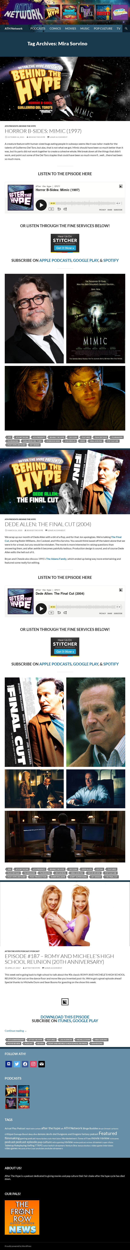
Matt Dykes (56, 1139)
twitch (45, 1146)
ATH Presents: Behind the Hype (20, 126)
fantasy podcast (90, 1134)
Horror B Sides (53, 441)
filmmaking (13, 441)
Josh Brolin (70, 441)
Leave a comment (58, 137)
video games (11, 1148)
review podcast (79, 1142)
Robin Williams (58, 877)
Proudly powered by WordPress (18, 1246)
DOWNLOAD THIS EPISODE (65, 1017)
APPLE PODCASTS (55, 260)
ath (62, 1128)
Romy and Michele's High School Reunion (67, 1043)
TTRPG (39, 1145)
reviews (89, 1142)
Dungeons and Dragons (69, 1134)
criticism (73, 437)
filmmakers (117, 437)
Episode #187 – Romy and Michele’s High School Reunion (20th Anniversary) (59, 959)
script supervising (78, 877)
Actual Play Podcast (15, 1128)
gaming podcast (28, 1138)
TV (118, 28)
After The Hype (32, 968)
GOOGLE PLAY (85, 260)
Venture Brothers (84, 1146)
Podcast (34, 951)
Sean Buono (97, 1043)
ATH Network (14, 28)
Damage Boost (21, 1134)
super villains (108, 1142)
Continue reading (16, 1030)
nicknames (114, 1138)
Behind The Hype (37, 137)
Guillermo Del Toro (32, 441)
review (40, 1043)
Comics (55, 28)
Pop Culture (103, 28)
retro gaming (58, 1142)
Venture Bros (71, 1145)
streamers (98, 1142)
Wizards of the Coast (26, 1148)
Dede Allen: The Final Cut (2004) (48, 524)
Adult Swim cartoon (33, 1129)
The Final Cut (111, 877)
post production (38, 877)
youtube (40, 1148)
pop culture (112, 441)
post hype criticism (16, 445)
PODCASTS (37, 28)
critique (9, 1134)
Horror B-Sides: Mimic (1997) (43, 131)
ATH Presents (39, 437)
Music (85, 28)
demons (42, 1134)
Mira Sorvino (96, 441)
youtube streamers (53, 1148)
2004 (9, 869)
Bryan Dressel (104, 1128)
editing (99, 869)
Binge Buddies (90, 1128)
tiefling (31, 1145)
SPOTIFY (111, 260)
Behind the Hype (57, 437)
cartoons (114, 1128)
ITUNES (64, 1020)
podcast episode (26, 1142)
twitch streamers (56, 1145)
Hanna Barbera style (44, 1139)
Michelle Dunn (83, 1040)
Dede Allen (87, 869)
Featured (86, 437)
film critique (101, 437)
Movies (70, 28)
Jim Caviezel (60, 873)
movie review (94, 873)
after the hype (35, 1040)
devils (49, 1134)
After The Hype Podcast (17, 951)
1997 (9, 437)
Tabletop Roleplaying (16, 1145)
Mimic (82, 441)
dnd (55, 1134)
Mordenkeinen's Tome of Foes (76, 1138)
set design (34, 445)
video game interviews (102, 1145)
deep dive (32, 1134)
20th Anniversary (15, 1040)
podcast (29, 1043)
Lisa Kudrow (66, 1040)
